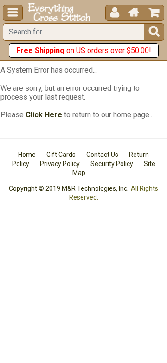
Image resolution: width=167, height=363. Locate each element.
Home (27, 154)
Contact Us (102, 154)
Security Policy (111, 164)
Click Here (44, 114)
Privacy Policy (60, 164)
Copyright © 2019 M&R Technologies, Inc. (68, 188)
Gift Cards (61, 154)
